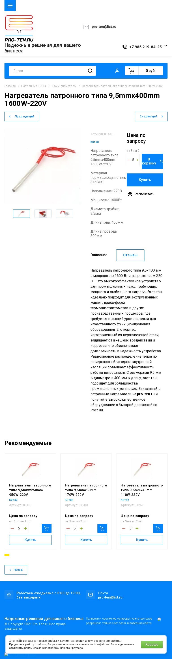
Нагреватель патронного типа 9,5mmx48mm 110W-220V (142, 490)
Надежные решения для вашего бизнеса (42, 48)
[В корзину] (47, 528)
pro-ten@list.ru (104, 27)
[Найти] (90, 71)
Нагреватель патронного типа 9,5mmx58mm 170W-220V (86, 490)
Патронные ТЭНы (33, 86)
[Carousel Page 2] (13, 555)
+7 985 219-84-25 (145, 47)
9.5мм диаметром (64, 86)
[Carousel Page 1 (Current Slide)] (6, 555)
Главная (10, 86)
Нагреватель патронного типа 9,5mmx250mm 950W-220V (30, 490)
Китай (94, 142)
